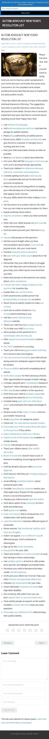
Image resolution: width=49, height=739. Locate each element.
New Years (34, 47)
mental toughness (18, 572)
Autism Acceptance (24, 43)
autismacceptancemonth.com (21, 128)
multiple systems (15, 561)
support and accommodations (22, 339)
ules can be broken (24, 292)
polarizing (30, 503)
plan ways (39, 223)
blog (12, 135)
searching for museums (23, 488)
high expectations (20, 583)
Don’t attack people (13, 375)
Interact (7, 237)
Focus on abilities (11, 368)
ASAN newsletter (25, 546)
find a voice (28, 328)
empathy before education (24, 252)
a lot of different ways (31, 536)
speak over (14, 510)
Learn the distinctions (13, 521)
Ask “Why (8, 346)
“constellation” (32, 383)
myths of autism (30, 412)
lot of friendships (34, 397)
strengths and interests (31, 139)
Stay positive (9, 550)
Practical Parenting (38, 43)
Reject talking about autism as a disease (22, 434)
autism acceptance (9, 47)
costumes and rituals (29, 587)
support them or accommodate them (25, 597)
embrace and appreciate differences (24, 579)
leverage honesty (34, 325)
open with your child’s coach (19, 256)
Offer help (8, 390)
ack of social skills (14, 456)
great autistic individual (36, 350)
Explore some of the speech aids (19, 437)
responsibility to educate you (18, 299)
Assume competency (13, 215)
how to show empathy (30, 554)
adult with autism (36, 499)
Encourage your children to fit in (18, 612)
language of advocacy (35, 161)
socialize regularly (34, 394)
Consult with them (21, 605)
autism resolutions (22, 47)
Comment (35, 245)
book (12, 157)
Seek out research (12, 514)
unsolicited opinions (26, 481)
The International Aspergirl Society (29, 423)
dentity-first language (17, 125)
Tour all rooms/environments (17, 357)
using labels (14, 419)
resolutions (42, 47)
